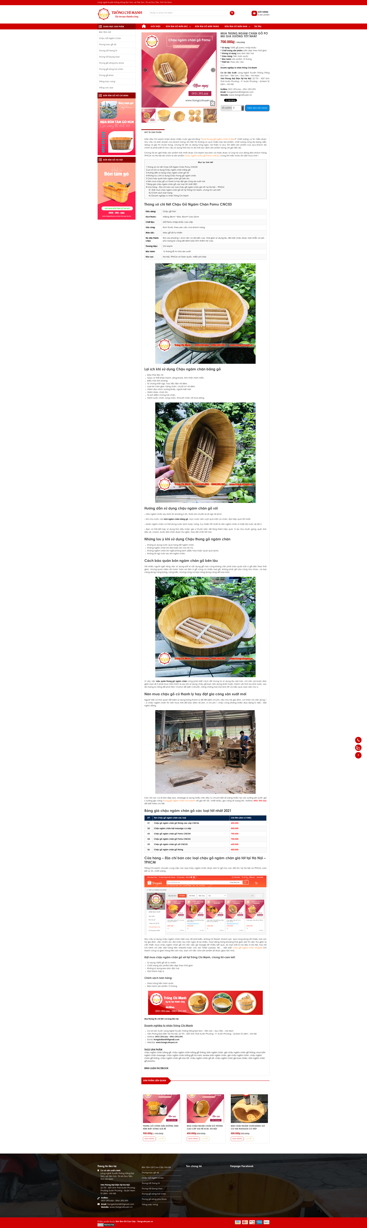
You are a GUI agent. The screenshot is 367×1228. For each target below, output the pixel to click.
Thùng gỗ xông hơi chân (111, 69)
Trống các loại (106, 88)
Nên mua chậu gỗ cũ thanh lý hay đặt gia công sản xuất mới (175, 182)
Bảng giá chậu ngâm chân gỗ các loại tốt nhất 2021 (171, 184)
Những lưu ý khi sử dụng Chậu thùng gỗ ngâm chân (171, 176)
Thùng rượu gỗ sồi (107, 45)
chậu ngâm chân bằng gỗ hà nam (184, 1056)
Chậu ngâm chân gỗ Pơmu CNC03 (202, 156)
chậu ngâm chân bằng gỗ (157, 1053)
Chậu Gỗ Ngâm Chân (110, 39)
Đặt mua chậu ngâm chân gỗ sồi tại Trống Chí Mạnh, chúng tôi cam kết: (185, 190)
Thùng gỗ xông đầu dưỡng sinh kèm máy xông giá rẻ (160, 1127)
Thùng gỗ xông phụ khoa (111, 63)
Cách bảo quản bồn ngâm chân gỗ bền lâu (167, 179)
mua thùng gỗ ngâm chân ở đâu (218, 139)
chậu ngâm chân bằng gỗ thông (189, 1053)
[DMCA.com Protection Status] (106, 1225)
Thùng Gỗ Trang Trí (108, 51)
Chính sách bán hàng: (161, 193)
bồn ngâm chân (215, 1053)
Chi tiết (161, 1139)
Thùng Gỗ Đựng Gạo (109, 57)
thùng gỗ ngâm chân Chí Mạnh (179, 801)
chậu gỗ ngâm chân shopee (247, 948)
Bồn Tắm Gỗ (105, 32)
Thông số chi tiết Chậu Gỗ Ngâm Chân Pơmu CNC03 (171, 167)
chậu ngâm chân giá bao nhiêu (231, 1058)
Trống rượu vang (107, 82)
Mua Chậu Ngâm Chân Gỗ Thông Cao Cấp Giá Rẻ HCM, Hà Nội (205, 1127)
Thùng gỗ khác (106, 76)
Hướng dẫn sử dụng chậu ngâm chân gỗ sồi (167, 173)
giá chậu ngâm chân (238, 1056)
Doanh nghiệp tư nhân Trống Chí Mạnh (169, 196)
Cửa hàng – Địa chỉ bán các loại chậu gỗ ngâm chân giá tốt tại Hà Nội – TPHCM (185, 187)
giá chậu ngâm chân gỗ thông (239, 1053)
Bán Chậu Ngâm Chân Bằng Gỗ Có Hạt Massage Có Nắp (248, 1127)
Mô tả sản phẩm (153, 133)
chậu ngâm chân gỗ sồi (202, 1058)
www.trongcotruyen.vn (240, 95)
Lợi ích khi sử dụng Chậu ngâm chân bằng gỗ (168, 170)
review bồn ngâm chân (214, 1056)
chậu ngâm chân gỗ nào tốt (174, 1058)
